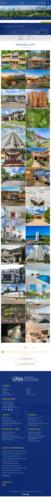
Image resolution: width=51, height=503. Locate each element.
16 (22, 354)
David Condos (32, 419)
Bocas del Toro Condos (35, 421)
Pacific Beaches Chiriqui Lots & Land (13, 437)
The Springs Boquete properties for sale (14, 458)
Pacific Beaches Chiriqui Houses (12, 423)
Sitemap (40, 491)
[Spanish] (5, 485)
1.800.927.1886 (41, 2)
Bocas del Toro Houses (9, 421)
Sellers (28, 392)
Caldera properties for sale (10, 463)
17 (25, 354)
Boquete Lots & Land (8, 432)
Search (4, 390)
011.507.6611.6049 (8, 404)
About (28, 389)
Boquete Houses (7, 417)
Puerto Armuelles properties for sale (13, 472)
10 (30, 352)
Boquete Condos (33, 417)
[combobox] (25, 26)
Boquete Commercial (34, 432)
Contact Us (5, 392)
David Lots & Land (7, 434)
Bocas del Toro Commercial (36, 436)
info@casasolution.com (9, 407)
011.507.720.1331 (7, 402)
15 (48, 352)
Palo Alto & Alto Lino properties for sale (14, 468)
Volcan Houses (6, 425)
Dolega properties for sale (10, 460)
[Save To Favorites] (23, 52)
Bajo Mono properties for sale (11, 465)
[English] (3, 485)
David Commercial (34, 434)
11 (34, 352)
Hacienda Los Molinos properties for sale (14, 451)
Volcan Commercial (34, 440)
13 (41, 352)
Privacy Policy (30, 394)
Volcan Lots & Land (8, 439)
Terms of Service (7, 394)
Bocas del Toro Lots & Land (10, 436)
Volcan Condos (33, 425)
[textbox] (25, 26)
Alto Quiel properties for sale (11, 470)
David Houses (6, 419)
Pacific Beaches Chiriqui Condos (38, 423)
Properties (5, 389)
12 (37, 352)
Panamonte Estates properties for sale (13, 453)
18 (29, 354)
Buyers (28, 390)
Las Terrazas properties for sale (11, 456)
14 (44, 352)
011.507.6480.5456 (8, 405)
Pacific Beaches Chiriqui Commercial (35, 438)
